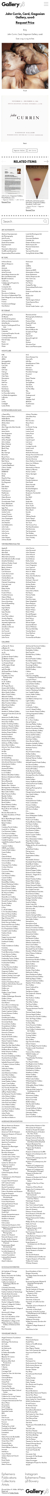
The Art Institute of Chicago (35, 1289)
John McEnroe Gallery (9, 1100)
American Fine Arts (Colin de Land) (11, 714)
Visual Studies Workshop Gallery (34, 1058)
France (4, 301)
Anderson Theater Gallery (10, 726)
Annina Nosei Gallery (9, 741)
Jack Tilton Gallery (8, 1075)
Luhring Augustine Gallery (34, 713)
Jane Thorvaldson (8, 616)
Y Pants (28, 539)
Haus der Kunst (7, 1034)
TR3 (27, 391)
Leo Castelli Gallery (32, 692)
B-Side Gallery (6, 770)
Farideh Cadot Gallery (9, 931)
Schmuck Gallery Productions (35, 917)
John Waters (6, 537)
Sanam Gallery (31, 913)
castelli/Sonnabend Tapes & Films (11, 843)
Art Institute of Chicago (9, 1271)
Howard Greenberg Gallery (11, 1056)
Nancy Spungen (31, 474)
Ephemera (8, 1474)
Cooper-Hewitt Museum (10, 1181)
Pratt (3, 1327)
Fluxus (4, 247)
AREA (3, 359)
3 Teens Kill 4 (6, 414)
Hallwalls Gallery (7, 1030)
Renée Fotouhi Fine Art (33, 866)
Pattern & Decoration (33, 242)
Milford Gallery (31, 760)
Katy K (28, 418)
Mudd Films (30, 1342)
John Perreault (31, 550)
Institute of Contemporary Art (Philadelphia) (12, 1228)
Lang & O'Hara (31, 679)
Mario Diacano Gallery (34, 732)
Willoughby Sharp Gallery (35, 1085)
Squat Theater (30, 378)
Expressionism (6, 244)
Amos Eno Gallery (8, 722)
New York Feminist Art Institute (36, 1350)
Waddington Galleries (33, 1068)
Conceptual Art (7, 240)
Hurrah (4, 384)
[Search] (25, 222)
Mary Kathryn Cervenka (34, 461)
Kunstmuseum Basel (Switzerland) (8, 1246)
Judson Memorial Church (10, 1456)
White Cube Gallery (32, 1079)
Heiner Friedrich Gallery (10, 1041)
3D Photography (7, 315)
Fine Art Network (7, 1420)
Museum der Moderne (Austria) (33, 1148)
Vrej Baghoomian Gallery (34, 1064)
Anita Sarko (6, 431)
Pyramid (29, 374)
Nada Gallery (30, 779)
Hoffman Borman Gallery (10, 1049)
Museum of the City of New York (35, 1184)
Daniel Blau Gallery (8, 882)
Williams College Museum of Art (35, 1326)
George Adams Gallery (10, 1007)
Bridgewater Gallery (8, 806)
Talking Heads (30, 516)
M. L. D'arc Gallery (32, 720)
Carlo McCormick (8, 574)
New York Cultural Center (34, 1205)
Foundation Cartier (8, 1199)
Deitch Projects (6, 895)
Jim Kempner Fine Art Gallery (12, 1094)
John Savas (5, 533)
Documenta (5, 1405)
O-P (27, 1354)
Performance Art (31, 244)
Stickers (28, 342)
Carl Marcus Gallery (8, 833)
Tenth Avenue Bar (32, 1412)
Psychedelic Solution (32, 860)
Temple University (32, 1287)
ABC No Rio (6, 684)
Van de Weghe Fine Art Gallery (36, 1046)
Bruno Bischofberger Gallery (11, 818)
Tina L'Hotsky (30, 537)
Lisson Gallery (30, 703)
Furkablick (5, 1432)
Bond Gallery (6, 802)
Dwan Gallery (6, 905)
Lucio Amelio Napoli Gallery (35, 711)
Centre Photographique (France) (10, 1169)
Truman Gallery (31, 1033)
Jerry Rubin (5, 629)
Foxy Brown (6, 495)
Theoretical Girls (31, 535)
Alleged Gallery (7, 707)
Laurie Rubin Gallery (33, 684)
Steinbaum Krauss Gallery (34, 976)
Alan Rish (5, 552)
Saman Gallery (31, 910)
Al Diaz (4, 425)
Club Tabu (5, 376)
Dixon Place (6, 1403)
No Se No (29, 798)
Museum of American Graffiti (35, 1152)
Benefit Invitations (7, 278)
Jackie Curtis (6, 512)
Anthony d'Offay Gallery (10, 743)
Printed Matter (31, 1378)
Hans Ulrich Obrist (8, 599)
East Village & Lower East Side (12, 297)
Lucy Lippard (30, 567)
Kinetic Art (5, 344)
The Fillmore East (31, 1418)
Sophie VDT (30, 620)
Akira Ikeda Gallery (8, 692)
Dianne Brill (5, 469)
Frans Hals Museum (8, 1201)
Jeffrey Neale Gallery (9, 1092)
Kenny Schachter (31, 563)
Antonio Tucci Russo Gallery (11, 747)
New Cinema (30, 1346)
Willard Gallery (31, 1083)
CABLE (4, 825)
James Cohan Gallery (9, 1077)
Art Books (5, 317)
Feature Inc (5, 935)
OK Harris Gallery (32, 809)
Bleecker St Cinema (8, 1357)
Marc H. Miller (31, 571)
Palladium (29, 370)
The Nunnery (30, 1000)
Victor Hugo (30, 635)
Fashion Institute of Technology (12, 1292)
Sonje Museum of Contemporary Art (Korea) (36, 1243)
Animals (4, 268)
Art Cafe (4, 1344)
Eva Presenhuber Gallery (10, 929)
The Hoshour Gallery (33, 998)
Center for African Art (9, 1163)
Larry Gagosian (31, 565)
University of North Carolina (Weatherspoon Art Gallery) (36, 1312)
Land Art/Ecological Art (34, 234)
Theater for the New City (34, 1441)
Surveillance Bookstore (33, 1410)
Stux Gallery (30, 985)
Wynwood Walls (31, 1097)
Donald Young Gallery (9, 901)
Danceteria (5, 378)
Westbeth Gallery (32, 1076)
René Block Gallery (32, 864)
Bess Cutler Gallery (8, 792)
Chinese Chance (7, 1384)
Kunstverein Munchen (9, 1249)
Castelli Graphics (7, 840)
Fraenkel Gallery (7, 950)
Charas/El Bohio (7, 1377)
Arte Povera (6, 238)
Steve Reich (29, 510)
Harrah (4, 380)
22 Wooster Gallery (8, 650)
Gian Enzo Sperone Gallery (11, 1009)
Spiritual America (31, 966)
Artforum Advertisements (10, 321)
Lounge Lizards (31, 446)
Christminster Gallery (9, 858)
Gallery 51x (5, 988)
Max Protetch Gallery (33, 752)
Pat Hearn (29, 593)
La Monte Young (31, 427)
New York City (31, 278)
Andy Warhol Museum (9, 1140)
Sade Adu (29, 501)
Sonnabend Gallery (32, 957)
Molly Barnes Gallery (33, 771)
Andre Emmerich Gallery (10, 728)
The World (29, 387)
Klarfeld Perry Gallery (33, 654)
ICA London (6, 1223)
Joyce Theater (6, 1454)
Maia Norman (31, 569)
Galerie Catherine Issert (10, 973)
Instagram (31, 1474)
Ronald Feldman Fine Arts (34, 891)
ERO (3, 1413)
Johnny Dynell (6, 539)
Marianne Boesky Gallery (34, 730)
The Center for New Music (34, 1414)
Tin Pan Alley (30, 389)
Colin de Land (6, 584)
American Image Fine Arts (10, 719)
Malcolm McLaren (32, 452)
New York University (8, 1319)
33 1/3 (3, 652)
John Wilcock (30, 554)
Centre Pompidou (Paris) (10, 1172)
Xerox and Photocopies (33, 346)
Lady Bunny (30, 429)
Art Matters (5, 1346)
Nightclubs (29, 281)
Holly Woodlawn (7, 505)
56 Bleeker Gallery (8, 659)
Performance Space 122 (34, 1365)
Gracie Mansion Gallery (10, 1013)
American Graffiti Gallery (10, 717)
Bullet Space (6, 1365)
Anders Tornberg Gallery (10, 724)
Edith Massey (6, 480)
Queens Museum (31, 1226)
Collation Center (7, 1394)
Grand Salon (6, 1015)
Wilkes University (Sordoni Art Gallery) (36, 1322)
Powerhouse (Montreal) (34, 1374)
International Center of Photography (9, 1232)
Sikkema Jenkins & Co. (33, 942)
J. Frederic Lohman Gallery (11, 1064)
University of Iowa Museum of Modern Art (36, 1306)
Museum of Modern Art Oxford (36, 1177)
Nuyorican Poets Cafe (33, 1352)
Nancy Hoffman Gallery (34, 781)
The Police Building (32, 1435)
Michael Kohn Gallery (33, 756)
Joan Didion (6, 635)
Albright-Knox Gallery (9, 1128)
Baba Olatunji (6, 444)
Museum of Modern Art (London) (34, 1174)
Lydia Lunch (30, 448)
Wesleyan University (32, 1319)
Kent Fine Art (30, 652)
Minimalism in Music (32, 272)
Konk (27, 425)
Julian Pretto (6, 1113)
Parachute (29, 1359)
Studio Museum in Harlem (34, 1250)
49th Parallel (6, 669)
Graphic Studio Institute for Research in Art (11, 1297)
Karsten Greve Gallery (33, 648)
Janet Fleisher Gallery (9, 1081)
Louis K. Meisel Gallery (33, 709)
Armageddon (6, 361)
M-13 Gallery (30, 718)
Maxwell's (29, 359)
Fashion (4, 299)
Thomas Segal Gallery (33, 1014)
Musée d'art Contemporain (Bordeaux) (35, 1190)
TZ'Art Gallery (30, 1037)
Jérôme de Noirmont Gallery (35, 646)
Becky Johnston (7, 567)
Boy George (6, 452)
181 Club (4, 357)
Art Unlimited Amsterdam (10, 760)
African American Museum (10, 1125)
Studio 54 (29, 380)
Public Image (30, 1380)
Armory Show (6, 1144)
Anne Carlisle (6, 435)
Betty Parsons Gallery (9, 794)
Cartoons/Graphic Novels (10, 333)
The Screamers (31, 531)
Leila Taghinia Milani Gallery (35, 688)
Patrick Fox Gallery (32, 826)
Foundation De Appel (9, 1428)
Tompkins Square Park (33, 1448)
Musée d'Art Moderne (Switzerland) (33, 1194)
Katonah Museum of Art (10, 1237)
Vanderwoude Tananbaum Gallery (35, 1049)
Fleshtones (5, 493)
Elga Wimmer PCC (8, 918)
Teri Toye (29, 522)
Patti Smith (29, 482)
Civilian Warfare (7, 867)
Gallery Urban (6, 998)
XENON (28, 401)
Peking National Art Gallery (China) (35, 1218)
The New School (31, 1295)
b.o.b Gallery (6, 772)
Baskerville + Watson (9, 785)
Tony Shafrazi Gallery (33, 1027)
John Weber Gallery (8, 1104)
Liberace (29, 435)
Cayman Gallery (7, 846)
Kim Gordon (30, 421)
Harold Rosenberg (8, 603)
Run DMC (29, 497)
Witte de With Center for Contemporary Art (34, 1090)
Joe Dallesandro (7, 525)
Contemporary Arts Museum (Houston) (11, 1177)
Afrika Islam (6, 423)
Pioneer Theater (31, 1369)
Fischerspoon (6, 491)
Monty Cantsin (31, 472)
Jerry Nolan (6, 520)
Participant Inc (30, 1361)
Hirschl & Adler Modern (9, 1047)
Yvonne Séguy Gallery (33, 1110)
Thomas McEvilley (32, 629)
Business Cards (6, 329)
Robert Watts (30, 608)
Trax (27, 1452)
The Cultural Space (32, 1416)
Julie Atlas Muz (31, 416)
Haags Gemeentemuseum (10, 1214)
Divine (4, 474)
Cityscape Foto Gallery (9, 865)
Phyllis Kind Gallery (32, 849)
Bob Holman (6, 569)
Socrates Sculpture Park (34, 1397)
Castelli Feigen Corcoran (10, 838)
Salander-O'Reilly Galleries (35, 906)
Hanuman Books (7, 1445)
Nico (27, 476)
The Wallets (30, 533)
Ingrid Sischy (6, 608)
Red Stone (29, 1388)
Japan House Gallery (9, 1085)
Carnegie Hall (6, 1371)
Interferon (5, 1451)
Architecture (6, 270)
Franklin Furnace (7, 1430)
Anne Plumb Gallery (8, 739)
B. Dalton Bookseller (8, 1352)
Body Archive (6, 1359)
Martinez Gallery (31, 739)
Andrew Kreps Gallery (9, 732)
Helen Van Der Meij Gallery (11, 1045)
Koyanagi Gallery (32, 665)
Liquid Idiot (29, 438)
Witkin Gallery (31, 1087)
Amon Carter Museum (9, 1138)
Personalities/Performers (34, 287)
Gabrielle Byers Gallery (9, 969)
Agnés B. (4, 548)
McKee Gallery (31, 754)
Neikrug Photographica (34, 788)
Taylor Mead (30, 518)
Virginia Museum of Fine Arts (35, 1259)
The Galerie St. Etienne (33, 993)
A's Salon (5, 679)
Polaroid (29, 319)
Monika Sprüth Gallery (33, 773)
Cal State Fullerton (8, 1280)
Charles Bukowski (7, 578)
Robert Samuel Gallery (33, 885)
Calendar (5, 331)
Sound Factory (31, 1403)
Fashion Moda (6, 933)
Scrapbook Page (31, 332)
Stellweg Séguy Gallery (34, 978)
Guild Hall (5, 1212)
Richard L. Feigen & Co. (34, 874)
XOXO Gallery (30, 1102)
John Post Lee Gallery (9, 1102)
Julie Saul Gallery (7, 1115)
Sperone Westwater (32, 961)
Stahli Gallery (30, 968)
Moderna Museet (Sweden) (35, 1130)
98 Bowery (31, 1481)
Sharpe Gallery (31, 936)
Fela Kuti (4, 488)
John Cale (5, 527)
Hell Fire (4, 382)
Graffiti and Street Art (9, 251)
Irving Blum (5, 610)
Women (28, 304)
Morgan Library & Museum (35, 1138)
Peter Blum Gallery (32, 841)
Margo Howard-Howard (34, 455)
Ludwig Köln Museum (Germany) (9, 1258)
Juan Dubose (30, 559)
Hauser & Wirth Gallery (10, 1036)
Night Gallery (30, 796)
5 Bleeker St (5, 648)
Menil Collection (7, 1261)
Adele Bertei (6, 418)
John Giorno (30, 548)
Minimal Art (30, 236)
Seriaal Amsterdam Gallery (35, 930)
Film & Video (6, 340)
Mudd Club (29, 365)
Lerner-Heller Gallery (33, 694)
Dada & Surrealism (8, 242)
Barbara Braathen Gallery (10, 775)
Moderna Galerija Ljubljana (35, 766)
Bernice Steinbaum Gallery (11, 789)
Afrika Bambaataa (8, 421)
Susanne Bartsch (31, 625)
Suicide (28, 512)
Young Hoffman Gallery (34, 1108)
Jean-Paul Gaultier (8, 620)
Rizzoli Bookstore (32, 1391)
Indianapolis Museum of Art (11, 1225)
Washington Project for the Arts (36, 1462)
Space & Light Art (32, 338)
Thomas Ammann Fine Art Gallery (34, 1009)
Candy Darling (7, 463)
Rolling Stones (30, 491)
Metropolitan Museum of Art (35, 1125)
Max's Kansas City (32, 357)
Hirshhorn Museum (8, 1218)
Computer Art (6, 287)
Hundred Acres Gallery (9, 1058)
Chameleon (5, 1375)
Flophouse (5, 1424)
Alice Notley (6, 554)
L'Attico (28, 671)
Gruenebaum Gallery (9, 1026)
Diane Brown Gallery (9, 897)
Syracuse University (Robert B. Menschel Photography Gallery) (36, 1283)
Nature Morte (30, 786)
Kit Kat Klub (5, 391)
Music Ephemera (31, 274)
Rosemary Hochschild (33, 493)
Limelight (5, 404)
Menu (46, 4)
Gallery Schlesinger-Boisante (11, 996)
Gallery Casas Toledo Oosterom (9, 993)
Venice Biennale (31, 1458)
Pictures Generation (32, 247)
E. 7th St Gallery (7, 909)
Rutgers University (32, 1273)
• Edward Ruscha (31, 206)
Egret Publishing (7, 1409)
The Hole (29, 1422)
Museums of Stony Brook (34, 1187)
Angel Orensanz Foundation (11, 1337)
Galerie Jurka (6, 979)
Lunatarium (5, 1462)
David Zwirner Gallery (9, 890)
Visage (28, 397)
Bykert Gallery (6, 823)
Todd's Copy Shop (32, 1445)
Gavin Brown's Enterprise (10, 1005)
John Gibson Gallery (9, 1096)
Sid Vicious (29, 503)
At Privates (5, 1350)
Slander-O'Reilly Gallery (34, 951)
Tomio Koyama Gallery (34, 1025)
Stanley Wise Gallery (33, 970)
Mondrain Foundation (33, 1136)
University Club (31, 1454)
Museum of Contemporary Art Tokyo (36, 1162)
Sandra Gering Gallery (33, 915)
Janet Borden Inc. (7, 1079)
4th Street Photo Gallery (10, 671)
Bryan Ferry (6, 457)
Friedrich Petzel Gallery (9, 960)
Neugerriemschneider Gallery (36, 792)
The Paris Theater (31, 1431)
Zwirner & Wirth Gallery (34, 1116)
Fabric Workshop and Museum (12, 1191)
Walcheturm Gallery (33, 1070)
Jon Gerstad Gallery (8, 1107)
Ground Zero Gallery (9, 1024)
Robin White (30, 612)
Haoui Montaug (7, 601)
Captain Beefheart (8, 465)
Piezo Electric (30, 853)
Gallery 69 (5, 990)
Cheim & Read (6, 856)
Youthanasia (30, 404)
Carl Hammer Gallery (9, 831)
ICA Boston (5, 1221)
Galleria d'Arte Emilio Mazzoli (12, 984)
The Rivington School (33, 300)
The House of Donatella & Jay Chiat (36, 1425)
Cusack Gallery (7, 878)
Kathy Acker (30, 561)
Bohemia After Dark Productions (8, 1362)
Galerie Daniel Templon (10, 977)
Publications (9, 1477)
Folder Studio (14, 1493)
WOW (28, 1465)
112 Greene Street (7, 663)
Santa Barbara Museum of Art (36, 1236)
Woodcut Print (30, 344)
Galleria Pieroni (7, 986)
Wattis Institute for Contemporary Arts (33, 1316)
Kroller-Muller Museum (9, 1239)
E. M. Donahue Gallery (9, 912)
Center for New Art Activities (11, 1373)
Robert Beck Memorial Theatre (36, 1393)
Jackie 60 (5, 387)
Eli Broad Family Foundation (11, 1189)
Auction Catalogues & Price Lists (11, 326)
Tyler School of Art (32, 1297)
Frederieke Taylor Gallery (10, 958)
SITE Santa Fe (30, 1240)
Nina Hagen (30, 478)
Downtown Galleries (8, 293)
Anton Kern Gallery (8, 745)
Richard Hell (30, 486)
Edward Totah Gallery (9, 916)
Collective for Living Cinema (11, 1396)
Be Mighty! (5, 1354)
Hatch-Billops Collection (10, 1447)
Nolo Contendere (32, 803)
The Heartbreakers (32, 527)
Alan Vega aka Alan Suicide (11, 427)
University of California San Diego (35, 1302)
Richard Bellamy (31, 868)
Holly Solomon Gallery (9, 1051)
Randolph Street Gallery (34, 862)
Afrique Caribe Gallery (9, 690)
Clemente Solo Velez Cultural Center (11, 1391)
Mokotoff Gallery (32, 769)
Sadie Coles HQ (31, 904)
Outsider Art (30, 240)
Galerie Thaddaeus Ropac (10, 982)
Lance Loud (30, 431)
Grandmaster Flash (8, 501)
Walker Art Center (32, 1261)
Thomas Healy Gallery (33, 1012)
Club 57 (4, 372)
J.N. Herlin (5, 1066)
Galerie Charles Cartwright (11, 975)
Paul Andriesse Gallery (33, 828)
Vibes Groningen (31, 1460)
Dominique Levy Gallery (10, 899)
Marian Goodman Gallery (35, 728)
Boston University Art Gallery (11, 1275)
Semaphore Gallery (32, 925)
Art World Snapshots (9, 319)
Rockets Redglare (32, 488)
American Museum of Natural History (12, 1135)
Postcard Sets (30, 321)
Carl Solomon (6, 571)
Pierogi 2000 (30, 851)
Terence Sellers (31, 520)
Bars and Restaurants (9, 276)
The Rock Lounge (31, 1437)
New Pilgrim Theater (33, 1348)
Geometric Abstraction (9, 249)
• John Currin (19, 200)
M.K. (27, 355)
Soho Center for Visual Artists (35, 1399)
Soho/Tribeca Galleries (33, 953)
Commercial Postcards (9, 338)
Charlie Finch (6, 580)
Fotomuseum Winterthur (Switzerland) (10, 1196)
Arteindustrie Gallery (9, 764)
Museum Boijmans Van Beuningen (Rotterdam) (34, 1144)
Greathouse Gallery (8, 1017)
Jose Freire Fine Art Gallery (11, 1109)
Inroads (4, 1449)
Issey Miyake (6, 612)
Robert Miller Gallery (33, 883)
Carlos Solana (6, 576)
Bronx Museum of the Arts (10, 1150)
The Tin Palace (30, 1439)
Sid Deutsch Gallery (32, 938)
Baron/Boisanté (7, 781)
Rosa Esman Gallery (32, 894)
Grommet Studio (7, 1022)
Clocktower (5, 869)
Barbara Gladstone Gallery (11, 777)
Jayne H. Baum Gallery (9, 1090)
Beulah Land (6, 363)
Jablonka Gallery (7, 1068)
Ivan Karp (5, 614)
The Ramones (30, 529)
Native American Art (33, 276)
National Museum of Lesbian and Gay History (35, 1198)
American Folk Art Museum (11, 1132)
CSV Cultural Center (8, 1183)
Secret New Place (32, 1395)
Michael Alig (30, 578)
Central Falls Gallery (8, 850)
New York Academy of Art (10, 1316)
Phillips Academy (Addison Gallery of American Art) (11, 1324)
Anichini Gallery (7, 736)
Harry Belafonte (7, 503)
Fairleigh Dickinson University (11, 1289)
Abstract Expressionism (9, 234)
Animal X (5, 429)
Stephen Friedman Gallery (35, 981)
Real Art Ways (30, 1386)
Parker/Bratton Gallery (33, 822)
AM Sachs (5, 709)
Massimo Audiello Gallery (34, 743)
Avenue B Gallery (7, 768)
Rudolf (28, 495)
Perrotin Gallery (31, 837)
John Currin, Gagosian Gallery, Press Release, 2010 (12, 196)
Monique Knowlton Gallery (35, 775)
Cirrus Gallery (6, 863)
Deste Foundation (7, 1185)
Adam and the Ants (8, 416)
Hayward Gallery (8, 1039)
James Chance (6, 514)
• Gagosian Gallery (8, 200)
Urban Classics (31, 1044)
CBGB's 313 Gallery (8, 848)
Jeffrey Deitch (6, 625)
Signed (28, 334)
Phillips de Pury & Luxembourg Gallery (36, 846)
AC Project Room (7, 686)
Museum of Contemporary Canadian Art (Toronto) (35, 1166)
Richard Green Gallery (33, 872)
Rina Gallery (30, 877)
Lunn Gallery (30, 716)
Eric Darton (5, 591)
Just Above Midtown (8, 1117)
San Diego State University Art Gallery (36, 1276)
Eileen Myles (6, 588)
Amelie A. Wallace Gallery (11, 711)
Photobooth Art (31, 315)
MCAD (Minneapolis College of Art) (12, 1309)
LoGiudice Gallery (32, 707)
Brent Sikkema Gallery (9, 804)
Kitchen (4, 1458)
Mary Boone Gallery (33, 741)
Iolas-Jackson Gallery (9, 1060)
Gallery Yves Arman (8, 1000)
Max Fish (29, 749)
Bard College (6, 1273)
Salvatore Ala (30, 908)
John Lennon (6, 529)
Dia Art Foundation (8, 1187)
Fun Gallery (6, 965)
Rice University (6, 1329)
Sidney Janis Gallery (33, 940)
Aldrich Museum (7, 1130)
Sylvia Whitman (31, 627)
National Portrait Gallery (34, 783)
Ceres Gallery (6, 852)
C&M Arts (5, 1369)
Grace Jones (6, 499)
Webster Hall (30, 399)
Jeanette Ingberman (8, 622)
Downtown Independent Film (11, 295)
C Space (4, 1367)
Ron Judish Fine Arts (32, 889)
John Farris (5, 637)
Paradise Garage (32, 372)
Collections (8, 1481)
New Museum (30, 1203)
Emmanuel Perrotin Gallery (11, 924)
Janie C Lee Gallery (8, 1083)
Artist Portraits (6, 272)
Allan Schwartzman (8, 557)
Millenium (29, 1337)
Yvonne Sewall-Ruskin (33, 637)
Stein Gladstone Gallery (34, 974)
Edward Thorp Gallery (9, 914)
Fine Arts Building (7, 939)
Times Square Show (32, 302)
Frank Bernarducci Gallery (10, 952)
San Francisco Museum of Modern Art (34, 1233)
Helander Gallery (7, 1043)
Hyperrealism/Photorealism (11, 253)
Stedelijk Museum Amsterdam (36, 1248)
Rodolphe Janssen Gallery (34, 887)
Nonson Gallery (31, 805)
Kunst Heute (6, 1460)
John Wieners (30, 552)
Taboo (28, 514)
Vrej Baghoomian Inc (33, 1066)
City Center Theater (8, 1388)
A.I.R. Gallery (6, 682)
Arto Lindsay (6, 442)
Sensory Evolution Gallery (34, 927)
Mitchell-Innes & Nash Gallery (36, 762)
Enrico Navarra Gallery (10, 926)
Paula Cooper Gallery (33, 834)
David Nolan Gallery (9, 888)
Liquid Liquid (30, 440)
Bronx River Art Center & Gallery (10, 809)
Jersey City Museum (8, 1235)
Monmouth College (8, 1312)
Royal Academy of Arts (33, 1271)
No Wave (29, 283)
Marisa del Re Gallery (33, 735)
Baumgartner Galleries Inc (10, 787)
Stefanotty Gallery (32, 972)
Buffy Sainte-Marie (8, 459)
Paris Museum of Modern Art (35, 1213)
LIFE (3, 399)
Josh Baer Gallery (8, 1111)
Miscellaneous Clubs (32, 363)
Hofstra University (8, 1300)
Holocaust (29, 261)
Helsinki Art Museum (8, 1216)
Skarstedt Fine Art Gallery (34, 949)
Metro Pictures (6, 1464)
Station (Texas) (31, 1408)
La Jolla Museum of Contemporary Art (9, 1252)
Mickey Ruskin (30, 584)
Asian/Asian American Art (10, 274)
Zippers (28, 406)
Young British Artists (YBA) (34, 253)
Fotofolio (5, 948)
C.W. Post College (8, 1277)
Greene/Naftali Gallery (10, 1019)
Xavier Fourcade (31, 1099)
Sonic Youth (30, 505)
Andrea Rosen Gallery (9, 730)
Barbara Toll (6, 779)
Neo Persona (30, 790)
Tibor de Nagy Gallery (33, 1018)
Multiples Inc (30, 777)
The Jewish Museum (32, 1254)
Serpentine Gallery (32, 934)
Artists (5, 1484)
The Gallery (30, 995)
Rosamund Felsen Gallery (34, 896)
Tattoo (28, 298)
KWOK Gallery (31, 669)
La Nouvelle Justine (8, 393)
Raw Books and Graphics (34, 1384)
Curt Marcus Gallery (8, 875)
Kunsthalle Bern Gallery (34, 667)
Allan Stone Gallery (8, 705)
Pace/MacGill (30, 817)
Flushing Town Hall (8, 1426)
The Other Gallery (32, 1002)
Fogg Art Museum (8, 1193)
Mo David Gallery (32, 764)
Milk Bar (28, 361)
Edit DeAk (5, 586)
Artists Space (6, 766)
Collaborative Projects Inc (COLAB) (10, 283)
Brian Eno (5, 455)
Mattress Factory (31, 747)
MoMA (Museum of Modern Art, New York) (35, 1132)
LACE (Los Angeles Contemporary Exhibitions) (36, 676)
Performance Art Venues (34, 1363)
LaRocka (5, 397)
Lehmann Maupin (32, 686)
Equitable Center (7, 1411)
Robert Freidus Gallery (33, 879)
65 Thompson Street (8, 661)
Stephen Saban (31, 508)
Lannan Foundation (8, 1255)
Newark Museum (31, 1209)
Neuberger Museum (32, 1201)
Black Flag (5, 448)
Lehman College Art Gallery (11, 1304)
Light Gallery (30, 701)
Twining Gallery (31, 1035)
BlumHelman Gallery (9, 800)
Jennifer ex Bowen (8, 627)
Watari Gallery (31, 1074)
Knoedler (29, 656)
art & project (6, 749)
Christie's (5, 1175)
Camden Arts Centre (8, 1154)
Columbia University (8, 1287)
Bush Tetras (5, 461)
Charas (4, 854)
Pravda (28, 1376)
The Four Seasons (32, 1420)
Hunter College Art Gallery (11, 1302)
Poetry (28, 289)
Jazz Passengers (7, 518)
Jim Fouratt (5, 631)
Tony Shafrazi (30, 633)
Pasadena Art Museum (33, 1216)
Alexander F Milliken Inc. (10, 701)
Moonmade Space (32, 1340)
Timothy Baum (30, 631)
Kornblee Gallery (31, 661)
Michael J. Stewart (32, 580)
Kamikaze (5, 389)
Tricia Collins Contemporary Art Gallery (35, 1030)
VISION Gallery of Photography (32, 1055)
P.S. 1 (27, 811)
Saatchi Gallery (31, 902)
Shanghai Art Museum (33, 1238)
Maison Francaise (7, 1306)
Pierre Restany (30, 603)
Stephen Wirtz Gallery (33, 983)
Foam (4, 943)
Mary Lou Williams (32, 463)
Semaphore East (31, 923)
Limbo (4, 401)
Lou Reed (29, 444)
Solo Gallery (30, 955)
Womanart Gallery (32, 1095)
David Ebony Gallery (9, 886)
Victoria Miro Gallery (33, 1052)
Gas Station (6, 306)
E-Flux (4, 907)
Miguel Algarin (31, 586)
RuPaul (28, 499)
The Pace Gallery (31, 1004)
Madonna (29, 450)
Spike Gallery (30, 964)
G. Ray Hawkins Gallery (10, 967)
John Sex (5, 535)
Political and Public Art (33, 291)
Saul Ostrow (30, 618)
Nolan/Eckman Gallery (34, 800)
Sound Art (29, 336)
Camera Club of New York (11, 1157)
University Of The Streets (34, 1456)
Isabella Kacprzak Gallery (10, 1062)
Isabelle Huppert (7, 510)
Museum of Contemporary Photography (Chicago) (35, 1170)
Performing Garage (32, 1367)
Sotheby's (29, 1246)
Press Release (30, 327)
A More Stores (6, 261)
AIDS (3, 266)
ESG (3, 484)
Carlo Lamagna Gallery (10, 835)
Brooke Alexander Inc (9, 812)
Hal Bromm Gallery (8, 1028)
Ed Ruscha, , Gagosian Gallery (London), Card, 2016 (35, 202)
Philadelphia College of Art (11, 1321)
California (5, 281)
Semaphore (30, 921)
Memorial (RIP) (31, 270)
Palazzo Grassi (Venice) (34, 1211)
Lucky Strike (6, 406)
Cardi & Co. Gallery (8, 829)
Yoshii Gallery (30, 1106)
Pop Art (28, 249)
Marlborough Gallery (33, 737)
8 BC (3, 355)
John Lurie (5, 531)
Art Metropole (6, 1348)
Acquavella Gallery (8, 688)
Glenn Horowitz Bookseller (11, 1437)
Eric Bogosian (6, 482)
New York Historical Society (35, 1207)
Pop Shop (29, 1371)
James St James (7, 516)
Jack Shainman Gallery (9, 1073)
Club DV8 (5, 374)
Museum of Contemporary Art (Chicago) (36, 1154)
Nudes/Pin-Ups (31, 285)
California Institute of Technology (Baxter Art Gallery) (10, 1283)
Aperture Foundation (9, 1142)
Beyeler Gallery (7, 796)
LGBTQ (28, 266)
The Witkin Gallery (32, 1006)
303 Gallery (6, 667)
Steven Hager (30, 622)
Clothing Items (6, 335)
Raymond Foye (31, 605)
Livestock (29, 705)
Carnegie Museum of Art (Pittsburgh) (10, 1159)
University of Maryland (33, 1309)
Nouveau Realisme (32, 238)
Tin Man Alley (30, 1023)
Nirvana (29, 367)
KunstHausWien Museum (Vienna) (10, 1242)
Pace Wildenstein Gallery (34, 815)
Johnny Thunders (31, 414)
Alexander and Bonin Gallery (11, 699)
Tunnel (28, 393)
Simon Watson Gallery (33, 947)
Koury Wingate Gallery (34, 663)
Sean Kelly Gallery (32, 919)
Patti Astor (29, 597)
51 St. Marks (6, 654)
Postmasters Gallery (32, 855)
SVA (27, 1279)
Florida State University (9, 1294)
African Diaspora (7, 264)
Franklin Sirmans (7, 595)
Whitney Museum (32, 1263)
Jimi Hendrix (6, 522)
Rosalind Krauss (31, 616)
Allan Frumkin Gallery (9, 703)
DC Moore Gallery (8, 892)
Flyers (4, 342)
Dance (4, 291)
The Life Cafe (30, 1428)
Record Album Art (32, 329)
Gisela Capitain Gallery (10, 1011)
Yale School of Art (32, 1329)
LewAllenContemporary (34, 699)
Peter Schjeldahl (31, 601)
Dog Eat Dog (6, 478)
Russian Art (29, 295)
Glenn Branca (6, 497)
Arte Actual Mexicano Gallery (12, 762)
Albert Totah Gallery (8, 694)
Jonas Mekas (30, 557)
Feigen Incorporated (9, 937)
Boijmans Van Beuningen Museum (10, 1147)
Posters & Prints (31, 323)
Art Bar (4, 751)
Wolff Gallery (30, 1093)
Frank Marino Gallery (9, 954)
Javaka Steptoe (7, 618)
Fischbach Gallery (8, 941)
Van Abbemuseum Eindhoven (36, 1257)
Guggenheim (6, 1208)
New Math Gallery (32, 794)
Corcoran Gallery (8, 871)
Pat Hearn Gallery (32, 824)
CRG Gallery (6, 873)
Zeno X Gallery (31, 1114)
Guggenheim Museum (9, 1210)
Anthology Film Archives (10, 1342)
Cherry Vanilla (6, 467)
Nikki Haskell (30, 588)
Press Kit (28, 325)
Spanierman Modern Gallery (35, 959)
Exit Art (4, 1415)
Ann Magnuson (7, 433)
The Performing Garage (34, 1433)
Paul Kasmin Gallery (32, 830)
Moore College (7, 1314)
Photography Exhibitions (34, 317)
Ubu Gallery (30, 1039)
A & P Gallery (6, 673)
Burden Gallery (7, 821)
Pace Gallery (30, 813)
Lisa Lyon (29, 442)
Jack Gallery (6, 1070)
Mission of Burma (31, 469)
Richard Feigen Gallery (33, 870)
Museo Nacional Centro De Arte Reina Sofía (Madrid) (35, 1141)
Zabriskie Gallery (32, 1112)
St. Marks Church (31, 1405)
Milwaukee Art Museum (34, 1128)
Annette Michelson (8, 561)
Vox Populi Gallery (32, 1062)
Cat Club (5, 365)
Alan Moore (6, 550)
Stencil (28, 340)
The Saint (29, 384)
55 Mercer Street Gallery (10, 656)
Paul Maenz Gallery (32, 832)
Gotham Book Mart (8, 1439)
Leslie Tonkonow (31, 696)
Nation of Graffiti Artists (34, 1344)
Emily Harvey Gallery (9, 922)
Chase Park (5, 1382)
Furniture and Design (9, 304)
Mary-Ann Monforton (33, 576)
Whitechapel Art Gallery (34, 1081)
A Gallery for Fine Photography (8, 676)
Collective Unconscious (9, 1398)
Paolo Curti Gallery (32, 820)
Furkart (4, 1434)
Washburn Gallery (32, 1072)
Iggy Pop (5, 508)
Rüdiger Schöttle (31, 900)
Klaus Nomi (30, 423)
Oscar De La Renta (32, 591)
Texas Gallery (30, 989)
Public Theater (30, 1382)
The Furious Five (31, 525)
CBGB (4, 367)
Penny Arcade (30, 484)
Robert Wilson (30, 610)
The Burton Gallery (32, 991)
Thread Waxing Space (33, 1443)
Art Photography (7, 236)
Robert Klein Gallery (33, 881)
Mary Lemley (30, 574)
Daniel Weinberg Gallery (10, 884)
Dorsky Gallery (7, 903)
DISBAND (5, 472)
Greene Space (6, 1443)
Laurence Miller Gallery (34, 682)
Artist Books (6, 323)
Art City (4, 753)
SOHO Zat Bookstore (33, 1401)
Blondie (4, 450)
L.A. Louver (30, 673)
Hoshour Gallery (7, 1053)
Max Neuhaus (30, 465)
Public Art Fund (31, 1224)
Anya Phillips (6, 438)
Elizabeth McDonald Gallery (11, 920)
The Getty (29, 1252)
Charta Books (6, 1380)
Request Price (25, 22)
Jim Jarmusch (6, 633)
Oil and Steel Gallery (33, 807)
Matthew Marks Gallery (34, 745)
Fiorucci (4, 1422)
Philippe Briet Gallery (33, 843)
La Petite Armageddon (9, 395)
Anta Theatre (6, 1340)
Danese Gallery (7, 880)
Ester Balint (5, 486)
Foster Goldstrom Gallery (10, 946)
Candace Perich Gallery (10, 827)
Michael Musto (31, 582)
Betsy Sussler (6, 446)
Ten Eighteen (30, 382)
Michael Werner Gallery (34, 758)
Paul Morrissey (31, 599)
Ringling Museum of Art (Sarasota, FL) (34, 1229)
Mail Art (28, 268)
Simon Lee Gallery (32, 944)
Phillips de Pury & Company (35, 1222)
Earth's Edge (6, 1407)
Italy (27, 264)
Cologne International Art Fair (12, 1400)
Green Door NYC (7, 1441)
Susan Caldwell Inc (32, 987)
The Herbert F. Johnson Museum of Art (33, 1292)
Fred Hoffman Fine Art (9, 956)
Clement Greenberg (8, 582)
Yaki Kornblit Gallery (33, 1104)
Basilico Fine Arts (7, 783)
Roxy (27, 376)
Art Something (6, 758)
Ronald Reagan (31, 614)
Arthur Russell (6, 440)
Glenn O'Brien (6, 597)
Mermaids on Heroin (33, 467)
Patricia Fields (30, 595)
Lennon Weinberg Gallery (34, 690)
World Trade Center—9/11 (34, 306)
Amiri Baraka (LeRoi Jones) (11, 559)
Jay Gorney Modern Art (10, 1087)
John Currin (32, 150)
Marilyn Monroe (31, 459)
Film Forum (5, 1417)
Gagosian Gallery (19, 150)
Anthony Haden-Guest (9, 563)
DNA (3, 476)
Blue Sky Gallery (7, 798)
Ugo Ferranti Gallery (33, 1041)
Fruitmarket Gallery (8, 963)
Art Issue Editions (7, 755)
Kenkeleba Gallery (32, 650)
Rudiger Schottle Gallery (34, 898)
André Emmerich (7, 734)
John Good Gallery (8, 1098)
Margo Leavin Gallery (33, 726)
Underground (30, 395)
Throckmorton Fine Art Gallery (36, 1016)
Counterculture (7, 289)
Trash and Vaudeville (33, 1450)
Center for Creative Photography (8, 1165)
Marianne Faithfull (32, 457)
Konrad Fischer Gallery (33, 659)
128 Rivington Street (8, 665)
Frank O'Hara (6, 593)
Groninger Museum (8, 1206)
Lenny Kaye (30, 433)
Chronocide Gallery (8, 861)
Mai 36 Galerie (31, 722)
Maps (3, 346)
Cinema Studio (7, 1386)
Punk (27, 293)
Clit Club (4, 370)
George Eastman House (10, 1204)
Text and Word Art (32, 251)
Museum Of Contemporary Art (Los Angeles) (36, 1158)
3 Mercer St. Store (8, 646)
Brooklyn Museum (8, 1152)
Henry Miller (6, 605)
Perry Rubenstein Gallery (34, 839)
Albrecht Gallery (7, 696)
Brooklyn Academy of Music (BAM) (11, 815)
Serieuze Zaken (31, 932)
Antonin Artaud (7, 565)
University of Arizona (33, 1299)
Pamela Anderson (32, 480)
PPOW (28, 857)
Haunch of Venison (8, 1032)
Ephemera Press (35, 1477)
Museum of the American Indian (34, 1180)
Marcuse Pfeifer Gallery (34, 724)
